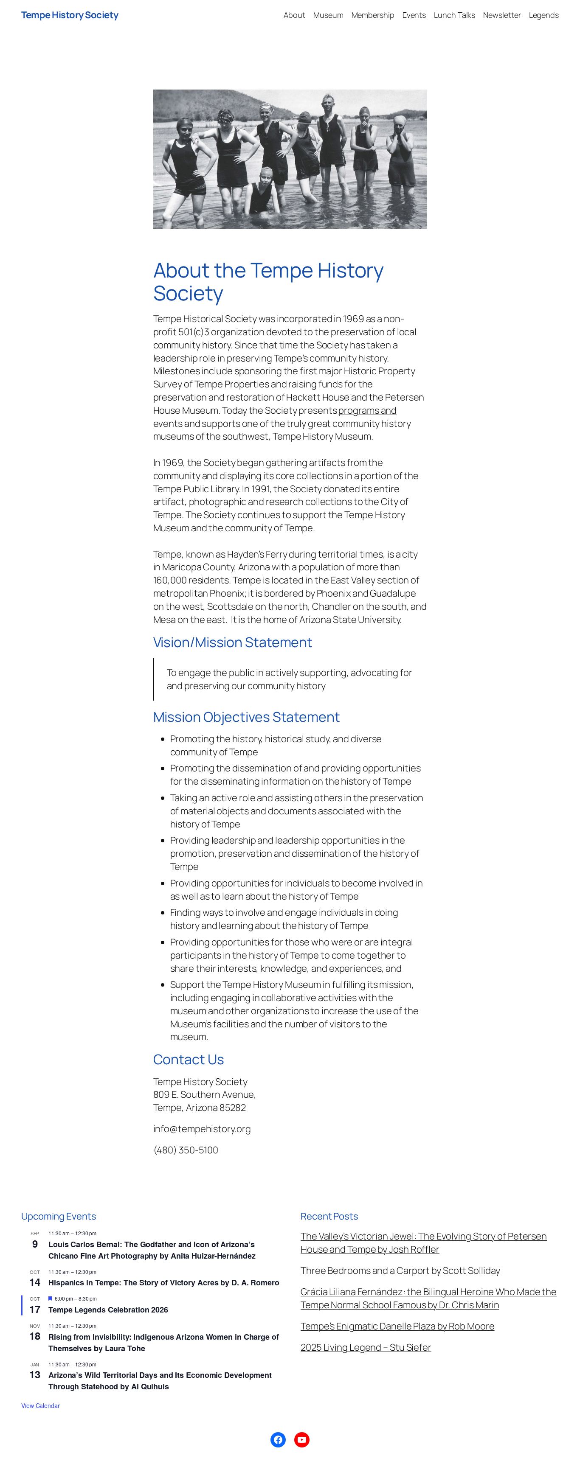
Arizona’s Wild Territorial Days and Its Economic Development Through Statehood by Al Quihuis (160, 1380)
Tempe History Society (69, 14)
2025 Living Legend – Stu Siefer (366, 1347)
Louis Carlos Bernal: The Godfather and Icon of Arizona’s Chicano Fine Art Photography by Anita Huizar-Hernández (152, 1250)
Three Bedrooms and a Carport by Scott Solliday (400, 1270)
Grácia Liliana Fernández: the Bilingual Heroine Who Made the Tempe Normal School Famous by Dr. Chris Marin (429, 1298)
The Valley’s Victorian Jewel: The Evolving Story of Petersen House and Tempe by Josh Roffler (424, 1243)
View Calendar (40, 1405)
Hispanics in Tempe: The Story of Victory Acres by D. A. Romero (163, 1282)
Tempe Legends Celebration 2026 (108, 1309)
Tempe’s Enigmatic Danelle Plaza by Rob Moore (398, 1326)
